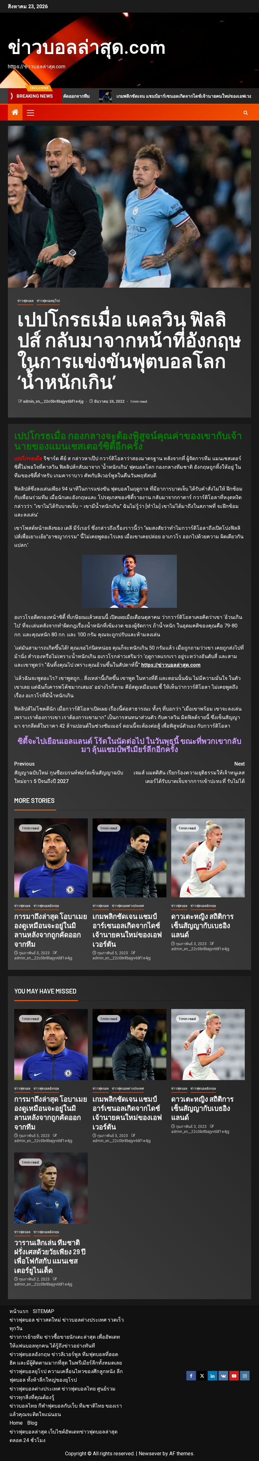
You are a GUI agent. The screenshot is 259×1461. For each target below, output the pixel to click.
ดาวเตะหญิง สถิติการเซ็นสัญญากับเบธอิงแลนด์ (202, 925)
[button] (30, 112)
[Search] (246, 113)
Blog (32, 1423)
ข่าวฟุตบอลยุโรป (48, 301)
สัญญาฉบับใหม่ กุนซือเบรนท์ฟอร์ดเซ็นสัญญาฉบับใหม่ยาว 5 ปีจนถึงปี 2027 (68, 772)
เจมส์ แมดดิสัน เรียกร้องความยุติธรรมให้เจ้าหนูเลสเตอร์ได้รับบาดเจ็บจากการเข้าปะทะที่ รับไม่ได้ (189, 772)
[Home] (15, 112)
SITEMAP (43, 1311)
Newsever (150, 1454)
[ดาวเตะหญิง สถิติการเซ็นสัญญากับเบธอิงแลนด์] (208, 857)
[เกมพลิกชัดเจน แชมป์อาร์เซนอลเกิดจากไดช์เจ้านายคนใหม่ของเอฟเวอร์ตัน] (129, 857)
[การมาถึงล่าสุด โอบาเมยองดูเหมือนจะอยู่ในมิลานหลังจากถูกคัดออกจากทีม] (51, 857)
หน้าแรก (18, 1311)
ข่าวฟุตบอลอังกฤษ (46, 906)
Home (16, 1423)
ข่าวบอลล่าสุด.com (87, 46)
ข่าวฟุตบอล (25, 301)
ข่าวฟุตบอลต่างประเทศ (128, 906)
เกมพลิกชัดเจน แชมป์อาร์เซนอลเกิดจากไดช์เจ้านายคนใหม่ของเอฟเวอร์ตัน (152, 96)
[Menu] (30, 112)
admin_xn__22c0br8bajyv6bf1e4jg (53, 401)
